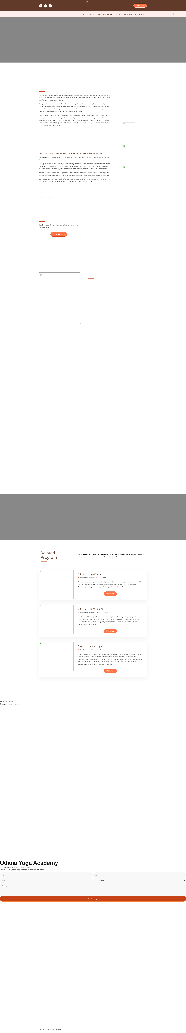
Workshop (118, 14)
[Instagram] (45, 5)
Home (84, 14)
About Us (92, 14)
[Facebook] (40, 5)
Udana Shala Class (130, 14)
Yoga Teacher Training (104, 14)
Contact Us (142, 14)
